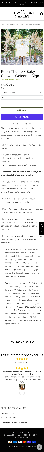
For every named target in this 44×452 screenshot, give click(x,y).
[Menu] (4, 13)
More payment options (22, 123)
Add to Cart (22, 110)
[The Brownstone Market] (22, 13)
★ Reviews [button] (42, 228)
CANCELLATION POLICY (12, 435)
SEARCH (13, 433)
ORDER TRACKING (22, 437)
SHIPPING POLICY (30, 435)
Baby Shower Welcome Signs (14, 24)
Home (2, 24)
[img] (22, 359)
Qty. (2, 98)
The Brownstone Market (10, 79)
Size (2, 88)
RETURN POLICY (25, 433)
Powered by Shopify (32, 446)
